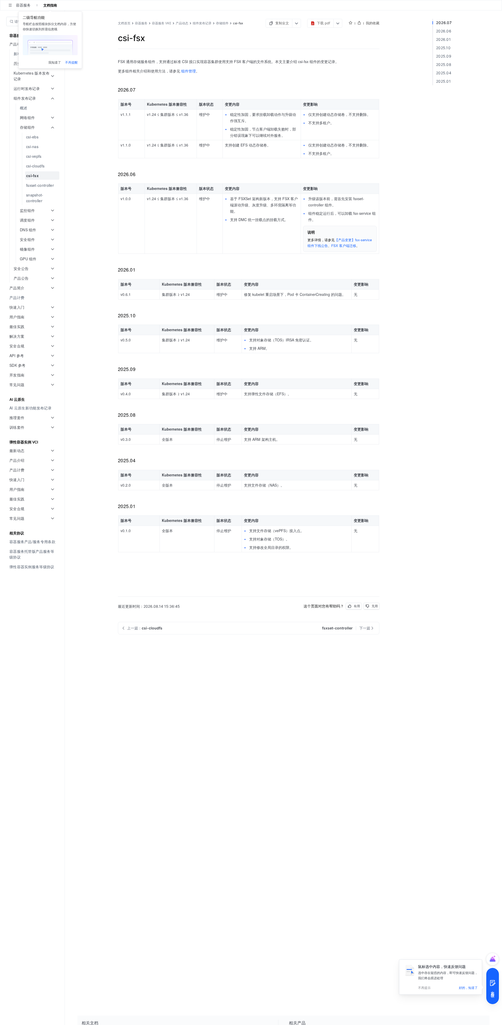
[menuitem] (32, 108)
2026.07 (444, 22)
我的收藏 (372, 23)
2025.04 (443, 73)
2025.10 (443, 48)
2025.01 (443, 81)
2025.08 (443, 64)
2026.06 (443, 31)
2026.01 (443, 39)
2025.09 (443, 56)
